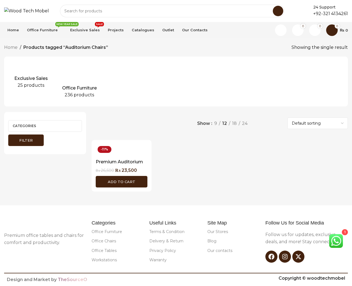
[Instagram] (285, 257)
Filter (26, 140)
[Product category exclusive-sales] (31, 77)
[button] (121, 181)
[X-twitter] (298, 257)
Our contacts (219, 250)
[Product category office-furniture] (79, 81)
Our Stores (217, 231)
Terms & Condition (167, 231)
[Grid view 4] (279, 123)
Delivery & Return (166, 241)
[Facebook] (271, 257)
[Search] (278, 11)
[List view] (258, 123)
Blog (211, 241)
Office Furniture (107, 231)
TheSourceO (72, 279)
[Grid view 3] (268, 123)
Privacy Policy (162, 250)
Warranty (158, 259)
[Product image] (121, 150)
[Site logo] (26, 10)
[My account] (280, 30)
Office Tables (104, 250)
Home (11, 47)
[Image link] (26, 222)
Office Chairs (104, 241)
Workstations (104, 259)
